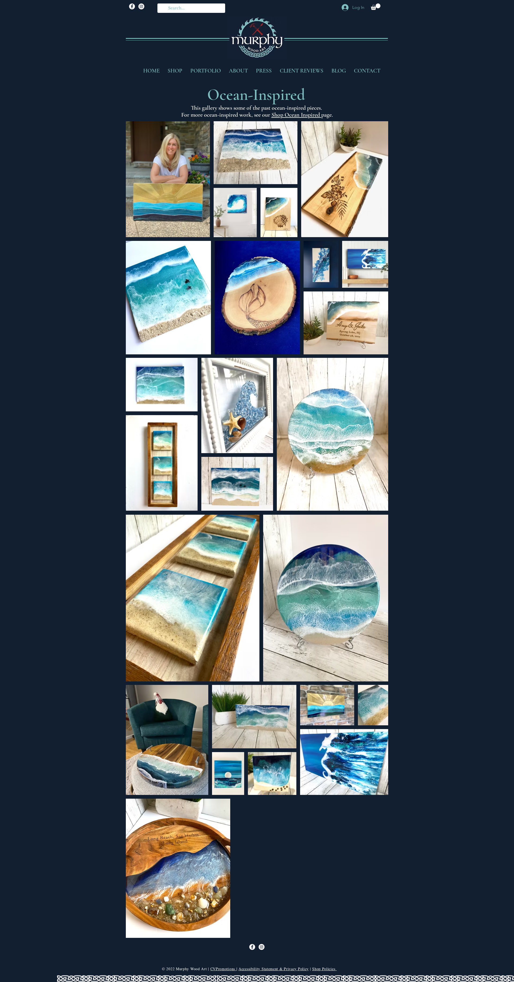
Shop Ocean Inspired (296, 114)
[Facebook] (132, 6)
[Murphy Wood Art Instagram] (141, 6)
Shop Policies (324, 968)
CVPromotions (223, 968)
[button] (375, 6)
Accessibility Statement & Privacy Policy (274, 968)
